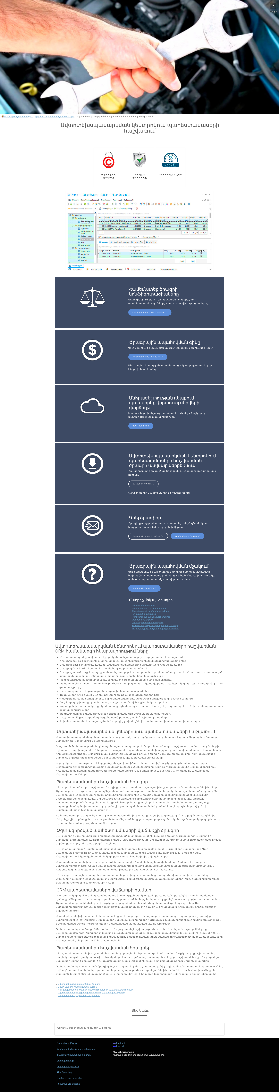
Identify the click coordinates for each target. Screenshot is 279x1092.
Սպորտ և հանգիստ (142, 620)
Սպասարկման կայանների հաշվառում (79, 996)
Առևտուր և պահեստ (143, 605)
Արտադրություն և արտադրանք (149, 608)
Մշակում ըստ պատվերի (70, 1078)
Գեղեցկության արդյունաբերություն (151, 617)
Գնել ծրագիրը (64, 1072)
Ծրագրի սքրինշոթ (67, 1043)
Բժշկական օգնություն (144, 614)
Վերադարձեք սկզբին (68, 1084)
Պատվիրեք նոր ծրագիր (144, 588)
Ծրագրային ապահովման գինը (148, 357)
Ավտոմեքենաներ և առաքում (147, 623)
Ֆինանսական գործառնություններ (150, 611)
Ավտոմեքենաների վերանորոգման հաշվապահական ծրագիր (91, 993)
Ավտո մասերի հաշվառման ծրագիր (77, 987)
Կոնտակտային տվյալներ (187, 536)
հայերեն (120, 1043)
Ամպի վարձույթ (141, 426)
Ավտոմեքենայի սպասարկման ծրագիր (79, 984)
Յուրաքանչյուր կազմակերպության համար (155, 629)
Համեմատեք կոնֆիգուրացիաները (150, 312)
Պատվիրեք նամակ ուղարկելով (148, 536)
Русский (120, 1046)
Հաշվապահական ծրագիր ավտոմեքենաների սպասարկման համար (95, 990)
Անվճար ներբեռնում (143, 484)
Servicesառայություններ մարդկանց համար (155, 626)
